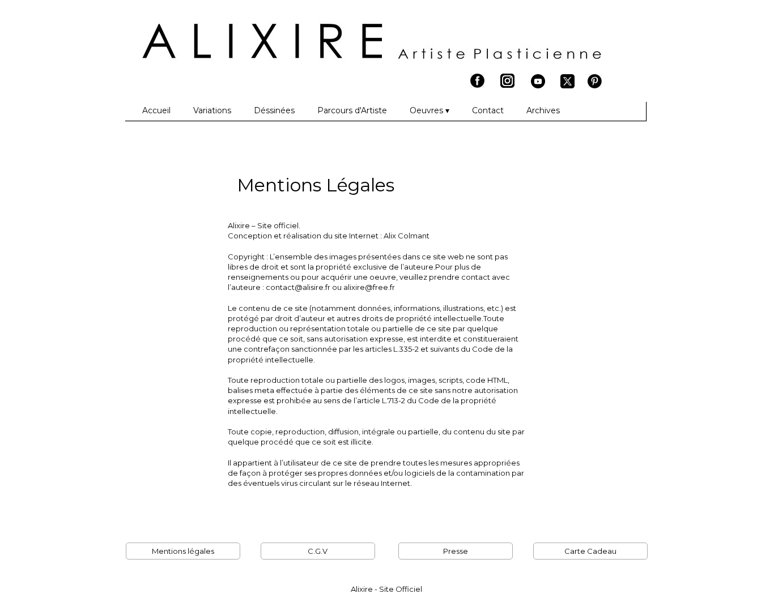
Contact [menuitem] (488, 110)
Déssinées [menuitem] (274, 110)
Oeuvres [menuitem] (429, 110)
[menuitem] (131, 111)
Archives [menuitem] (543, 110)
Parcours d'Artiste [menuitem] (352, 110)
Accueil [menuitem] (156, 110)
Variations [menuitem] (212, 110)
